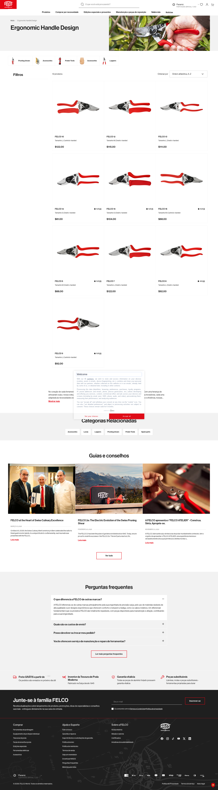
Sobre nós (155, 12)
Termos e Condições (137, 709)
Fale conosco (67, 730)
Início (13, 21)
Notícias (169, 12)
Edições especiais (20, 746)
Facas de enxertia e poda (22, 742)
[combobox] (111, 4)
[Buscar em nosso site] (82, 4)
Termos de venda (68, 750)
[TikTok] (173, 738)
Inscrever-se (195, 701)
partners (90, 379)
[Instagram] (167, 738)
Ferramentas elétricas (21, 750)
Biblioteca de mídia (69, 767)
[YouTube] (178, 738)
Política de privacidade (154, 709)
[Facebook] (162, 738)
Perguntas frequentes (70, 763)
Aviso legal (201, 784)
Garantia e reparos (69, 734)
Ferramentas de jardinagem (23, 730)
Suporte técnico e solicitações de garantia (77, 738)
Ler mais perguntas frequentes (109, 654)
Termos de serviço (188, 784)
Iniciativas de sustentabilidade (122, 742)
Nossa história (117, 730)
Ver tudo (109, 555)
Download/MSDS (69, 759)
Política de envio (68, 742)
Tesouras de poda (19, 738)
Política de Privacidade (170, 784)
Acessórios (17, 755)
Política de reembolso (70, 746)
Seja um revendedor (69, 755)
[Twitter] (184, 738)
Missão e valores (118, 734)
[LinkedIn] (189, 738)
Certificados (116, 738)
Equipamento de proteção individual (26, 734)
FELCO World (25, 784)
